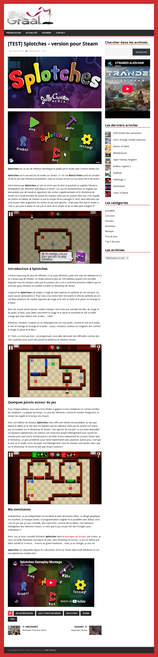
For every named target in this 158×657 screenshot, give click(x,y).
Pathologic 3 (119, 179)
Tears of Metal (120, 192)
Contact (60, 32)
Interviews (110, 226)
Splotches (71, 613)
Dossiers (46, 32)
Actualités (31, 32)
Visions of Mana (121, 146)
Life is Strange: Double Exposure (129, 139)
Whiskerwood (120, 152)
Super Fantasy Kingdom (125, 159)
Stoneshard (119, 186)
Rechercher (141, 52)
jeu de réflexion (24, 613)
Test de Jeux (34, 51)
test (12, 619)
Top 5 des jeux (112, 241)
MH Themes (51, 650)
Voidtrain (117, 172)
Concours (110, 215)
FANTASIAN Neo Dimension (127, 133)
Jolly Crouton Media (49, 613)
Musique (109, 231)
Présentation (13, 32)
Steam (86, 613)
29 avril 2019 (18, 51)
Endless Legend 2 (122, 166)
